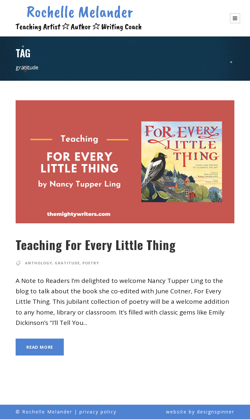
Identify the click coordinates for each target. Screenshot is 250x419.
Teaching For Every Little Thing (96, 245)
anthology (38, 262)
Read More (39, 347)
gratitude (67, 262)
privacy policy (98, 412)
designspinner (215, 412)
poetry (90, 262)
